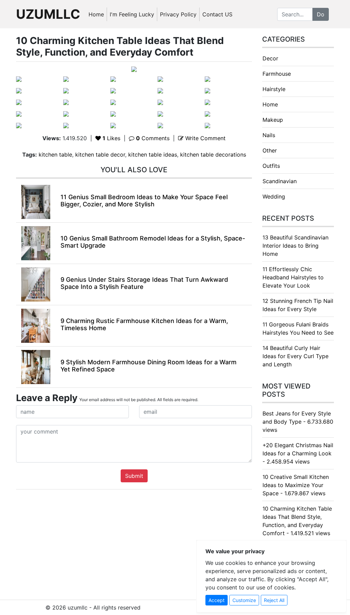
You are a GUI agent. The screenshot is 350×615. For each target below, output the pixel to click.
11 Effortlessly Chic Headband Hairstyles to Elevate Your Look (293, 277)
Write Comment (205, 138)
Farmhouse (276, 73)
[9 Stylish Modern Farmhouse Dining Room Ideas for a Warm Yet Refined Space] (35, 366)
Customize (244, 600)
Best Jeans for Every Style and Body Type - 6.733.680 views (297, 421)
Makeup (272, 119)
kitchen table (55, 154)
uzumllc (48, 14)
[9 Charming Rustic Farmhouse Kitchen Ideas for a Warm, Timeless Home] (35, 325)
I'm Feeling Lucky (132, 14)
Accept (216, 600)
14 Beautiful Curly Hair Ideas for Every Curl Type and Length (295, 356)
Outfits (271, 165)
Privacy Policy (178, 14)
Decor (270, 58)
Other (269, 150)
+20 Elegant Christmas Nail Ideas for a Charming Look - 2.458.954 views (297, 453)
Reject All (274, 600)
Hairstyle (273, 89)
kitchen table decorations (213, 154)
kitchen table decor (100, 154)
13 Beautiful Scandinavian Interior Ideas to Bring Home (295, 245)
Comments (153, 138)
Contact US (217, 14)
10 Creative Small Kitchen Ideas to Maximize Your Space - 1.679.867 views (295, 485)
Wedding (273, 196)
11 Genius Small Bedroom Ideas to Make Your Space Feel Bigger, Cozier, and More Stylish (144, 200)
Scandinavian (279, 181)
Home (96, 14)
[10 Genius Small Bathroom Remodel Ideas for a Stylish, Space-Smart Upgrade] (35, 242)
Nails (268, 135)
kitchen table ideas (152, 154)
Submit (134, 475)
